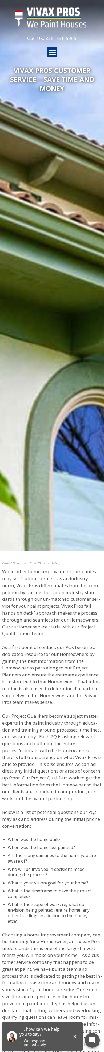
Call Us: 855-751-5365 (52, 38)
